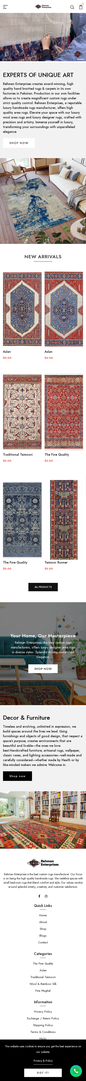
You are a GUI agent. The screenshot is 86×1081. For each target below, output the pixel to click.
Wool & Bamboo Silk (43, 984)
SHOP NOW (18, 143)
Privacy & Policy (43, 1061)
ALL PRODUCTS (43, 587)
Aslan (7, 351)
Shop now (17, 776)
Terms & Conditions (43, 1032)
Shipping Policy (43, 1025)
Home (43, 915)
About (43, 922)
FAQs (43, 1039)
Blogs (43, 935)
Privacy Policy (43, 1011)
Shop (43, 929)
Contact (43, 942)
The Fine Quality (57, 454)
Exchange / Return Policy (43, 1018)
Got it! (43, 1073)
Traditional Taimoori (18, 454)
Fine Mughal (43, 990)
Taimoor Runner (56, 562)
